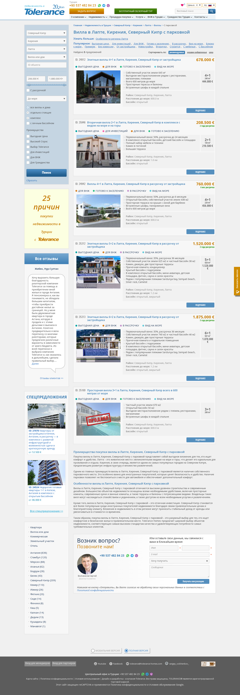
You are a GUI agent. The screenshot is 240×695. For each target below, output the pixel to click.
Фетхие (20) (37, 594)
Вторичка (161, 46)
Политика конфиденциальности (56, 678)
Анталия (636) (38, 552)
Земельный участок (42, 541)
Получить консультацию (193, 581)
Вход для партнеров (64, 663)
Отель (34, 545)
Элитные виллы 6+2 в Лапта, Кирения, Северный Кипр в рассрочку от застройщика (133, 318)
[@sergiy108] (103, 5)
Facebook (118, 663)
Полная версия (138, 650)
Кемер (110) (37, 584)
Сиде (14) (35, 598)
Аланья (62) (37, 566)
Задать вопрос (86, 11)
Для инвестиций (121, 43)
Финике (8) (36, 603)
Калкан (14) (37, 612)
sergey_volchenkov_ (179, 663)
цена (211, 52)
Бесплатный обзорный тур (135, 11)
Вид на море (196, 43)
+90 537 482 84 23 (83, 5)
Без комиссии (105, 46)
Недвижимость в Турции (98, 25)
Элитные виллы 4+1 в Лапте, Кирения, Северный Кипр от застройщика (134, 59)
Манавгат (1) (37, 626)
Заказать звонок (237, 279)
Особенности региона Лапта (112, 38)
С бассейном (206, 46)
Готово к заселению (158, 43)
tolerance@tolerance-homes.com (146, 663)
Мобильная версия (108, 650)
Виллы (157, 25)
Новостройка (145, 46)
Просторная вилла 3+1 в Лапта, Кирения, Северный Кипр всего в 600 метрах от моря (132, 392)
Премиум (90, 46)
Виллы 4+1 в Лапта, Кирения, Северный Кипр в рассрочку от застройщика (136, 184)
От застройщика (126, 46)
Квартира (36, 527)
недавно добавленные (197, 52)
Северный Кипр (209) (43, 580)
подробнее (200, 110)
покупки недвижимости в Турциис (46, 220)
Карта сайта (32, 678)
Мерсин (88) (37, 561)
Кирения (137, 25)
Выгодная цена (100, 43)
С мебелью (189, 46)
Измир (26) (36, 589)
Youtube (102, 663)
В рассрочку (179, 43)
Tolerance (140, 678)
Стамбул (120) (38, 557)
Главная (77, 25)
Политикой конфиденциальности (95, 590)
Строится (175, 46)
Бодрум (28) (37, 571)
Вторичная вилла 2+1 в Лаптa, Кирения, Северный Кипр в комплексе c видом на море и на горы (133, 124)
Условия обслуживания (162, 684)
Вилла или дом (39, 531)
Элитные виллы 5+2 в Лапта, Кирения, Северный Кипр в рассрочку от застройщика (133, 245)
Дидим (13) (36, 617)
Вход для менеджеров (37, 663)
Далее (35, 363)
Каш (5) (34, 607)
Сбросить (31, 180)
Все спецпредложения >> (46, 511)
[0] (182, 5)
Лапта (148, 25)
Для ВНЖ (139, 43)
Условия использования (87, 678)
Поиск (46, 172)
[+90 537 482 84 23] (99, 5)
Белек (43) (36, 575)
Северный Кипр (122, 25)
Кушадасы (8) (38, 621)
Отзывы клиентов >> (51, 378)
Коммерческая (39, 536)
